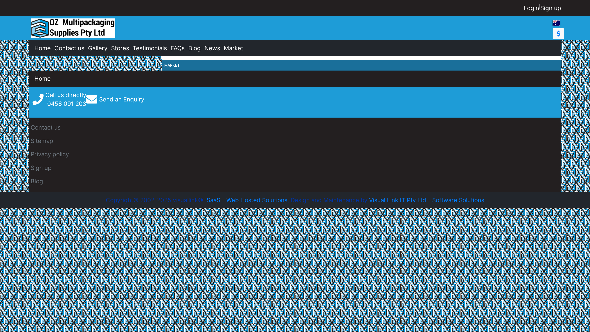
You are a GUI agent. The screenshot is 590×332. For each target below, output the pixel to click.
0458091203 (66, 103)
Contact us (69, 48)
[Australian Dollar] (558, 33)
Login (531, 8)
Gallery (97, 48)
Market (233, 48)
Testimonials (150, 48)
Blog (194, 48)
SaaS (213, 200)
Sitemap (42, 140)
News (212, 48)
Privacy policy (50, 154)
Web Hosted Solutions (256, 200)
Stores (120, 48)
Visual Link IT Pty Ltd (397, 200)
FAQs (178, 48)
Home (42, 48)
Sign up (550, 8)
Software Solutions (458, 200)
